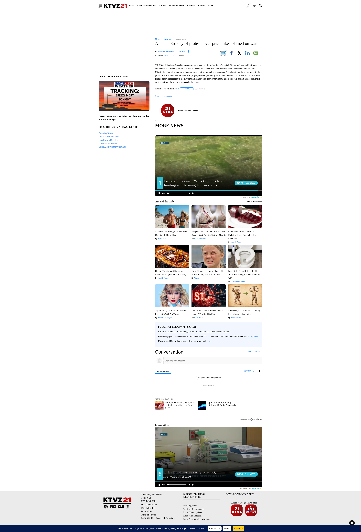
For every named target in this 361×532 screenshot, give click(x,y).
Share (210, 5)
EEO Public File (148, 501)
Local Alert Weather (146, 5)
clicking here (252, 336)
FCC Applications (149, 504)
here (209, 341)
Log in (250, 352)
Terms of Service (148, 515)
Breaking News (106, 133)
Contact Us (146, 498)
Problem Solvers (176, 5)
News (131, 5)
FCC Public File (148, 508)
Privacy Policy (147, 511)
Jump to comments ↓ (164, 96)
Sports (162, 5)
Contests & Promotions (109, 136)
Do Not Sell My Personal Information (158, 518)
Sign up (257, 352)
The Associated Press (166, 51)
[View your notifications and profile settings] (259, 371)
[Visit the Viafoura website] (256, 419)
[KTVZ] (115, 5)
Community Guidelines (151, 494)
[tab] (163, 371)
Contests (191, 5)
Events (201, 5)
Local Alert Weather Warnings (112, 147)
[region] (208, 385)
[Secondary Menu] (102, 6)
